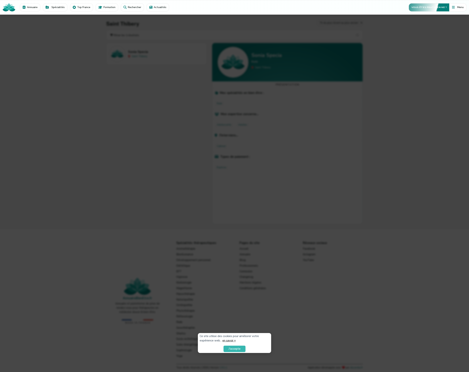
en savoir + (229, 340)
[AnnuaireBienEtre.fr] (10, 7)
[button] (55, 7)
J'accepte (235, 349)
